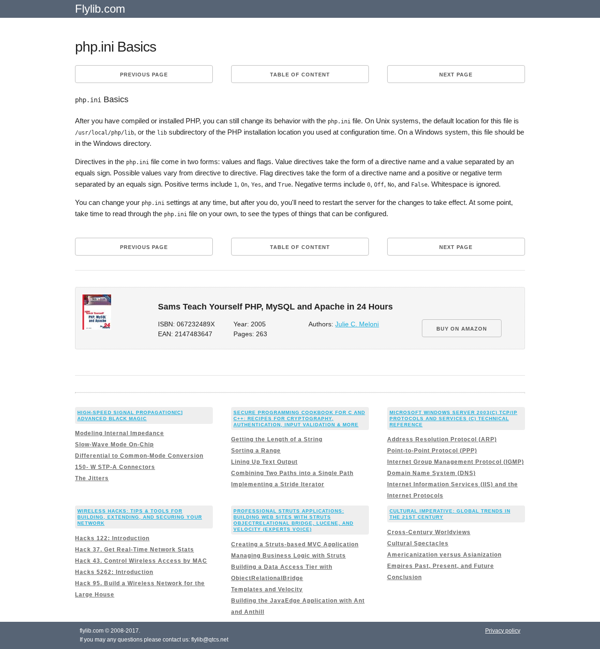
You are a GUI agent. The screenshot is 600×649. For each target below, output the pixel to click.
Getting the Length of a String (276, 439)
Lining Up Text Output (264, 462)
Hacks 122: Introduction (112, 538)
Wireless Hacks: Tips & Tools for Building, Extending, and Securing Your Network (139, 517)
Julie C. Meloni (357, 324)
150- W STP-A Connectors (115, 467)
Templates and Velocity (267, 589)
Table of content (300, 74)
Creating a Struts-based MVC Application (295, 544)
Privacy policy (502, 630)
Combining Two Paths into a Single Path (292, 473)
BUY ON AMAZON (461, 329)
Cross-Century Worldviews (429, 532)
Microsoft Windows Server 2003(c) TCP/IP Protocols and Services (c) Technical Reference (454, 418)
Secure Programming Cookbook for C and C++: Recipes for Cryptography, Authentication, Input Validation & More (299, 418)
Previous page (144, 74)
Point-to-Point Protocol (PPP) (432, 450)
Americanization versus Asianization (444, 554)
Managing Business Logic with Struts (288, 555)
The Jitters (92, 478)
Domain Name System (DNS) (431, 473)
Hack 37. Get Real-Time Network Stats (134, 549)
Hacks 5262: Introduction (114, 572)
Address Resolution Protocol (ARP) (442, 439)
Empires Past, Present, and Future (440, 566)
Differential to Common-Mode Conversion (139, 456)
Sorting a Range (256, 450)
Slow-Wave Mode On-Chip (114, 444)
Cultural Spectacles (418, 543)
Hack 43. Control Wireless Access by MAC (141, 561)
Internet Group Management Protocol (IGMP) (455, 462)
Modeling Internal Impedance (119, 433)
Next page (455, 74)
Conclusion (404, 577)
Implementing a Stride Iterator (277, 484)
